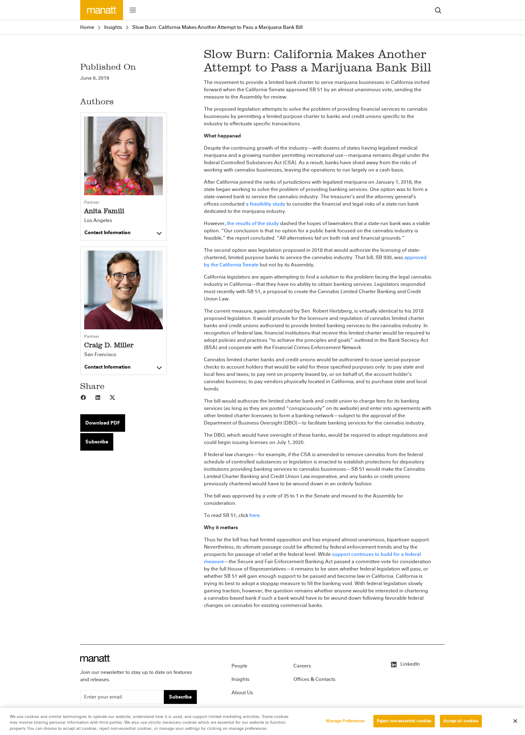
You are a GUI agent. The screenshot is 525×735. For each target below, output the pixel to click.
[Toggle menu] (132, 10)
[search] (438, 9)
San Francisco (100, 354)
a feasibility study (265, 204)
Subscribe (96, 442)
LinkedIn (409, 664)
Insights (113, 27)
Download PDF (102, 423)
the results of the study (253, 223)
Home (87, 27)
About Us (242, 692)
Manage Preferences (345, 720)
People (239, 666)
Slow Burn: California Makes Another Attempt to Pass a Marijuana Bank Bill (217, 27)
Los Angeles (98, 220)
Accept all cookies (460, 720)
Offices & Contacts (314, 679)
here (254, 515)
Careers (302, 666)
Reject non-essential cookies (404, 720)
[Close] (515, 721)
